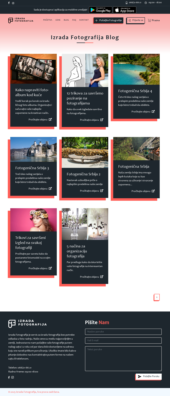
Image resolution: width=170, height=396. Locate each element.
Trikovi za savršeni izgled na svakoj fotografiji (30, 243)
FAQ (74, 20)
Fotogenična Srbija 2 (83, 174)
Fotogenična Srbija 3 (32, 168)
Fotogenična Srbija (133, 167)
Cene (57, 20)
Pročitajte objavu (38, 119)
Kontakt (84, 20)
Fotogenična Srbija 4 (135, 91)
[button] (153, 20)
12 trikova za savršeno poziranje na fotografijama (85, 99)
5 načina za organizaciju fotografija (77, 252)
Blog (66, 20)
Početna (47, 20)
